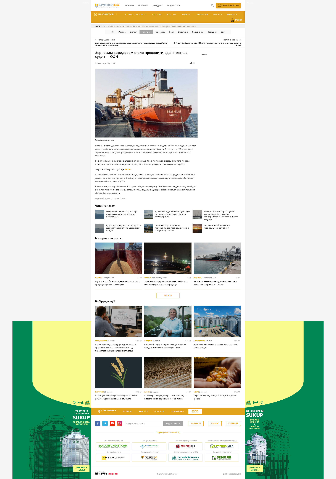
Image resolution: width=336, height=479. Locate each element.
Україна (122, 32)
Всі (112, 32)
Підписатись (173, 423)
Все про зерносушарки (135, 14)
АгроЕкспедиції (106, 14)
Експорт (133, 32)
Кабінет (238, 20)
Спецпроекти (101, 341)
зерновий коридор (103, 198)
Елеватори (232, 14)
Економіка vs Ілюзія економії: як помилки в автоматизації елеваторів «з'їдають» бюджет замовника (151, 26)
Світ (223, 32)
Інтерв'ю (148, 341)
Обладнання (202, 14)
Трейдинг (185, 14)
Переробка (156, 14)
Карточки (99, 392)
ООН (116, 198)
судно (123, 198)
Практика (217, 14)
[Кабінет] (206, 411)
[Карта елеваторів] (195, 411)
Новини (98, 277)
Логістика (171, 14)
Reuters (128, 169)
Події (171, 32)
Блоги (146, 392)
